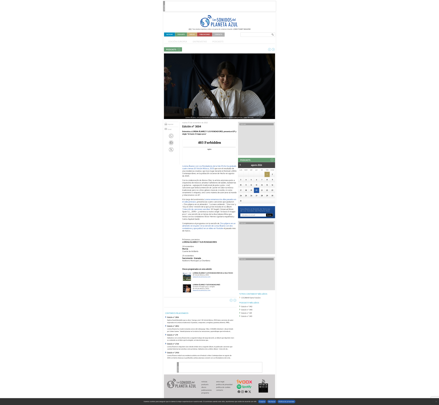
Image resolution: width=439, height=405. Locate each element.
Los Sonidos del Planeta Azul (219, 21)
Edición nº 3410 (246, 310)
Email (169, 129)
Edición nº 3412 (246, 306)
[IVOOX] (244, 381)
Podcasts (217, 41)
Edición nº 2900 (173, 353)
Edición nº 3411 (246, 313)
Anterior (240, 165)
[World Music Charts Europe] (263, 386)
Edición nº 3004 (191, 126)
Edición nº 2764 (173, 344)
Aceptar (262, 401)
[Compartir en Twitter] (171, 149)
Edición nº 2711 (172, 335)
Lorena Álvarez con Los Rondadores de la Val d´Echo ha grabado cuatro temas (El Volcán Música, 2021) (209, 167)
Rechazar (271, 401)
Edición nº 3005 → (273, 49)
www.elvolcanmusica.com (201, 277)
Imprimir (170, 124)
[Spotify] (244, 386)
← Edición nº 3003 (269, 49)
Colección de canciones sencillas (196, 209)
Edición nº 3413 (246, 316)
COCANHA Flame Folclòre (251, 298)
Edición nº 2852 (173, 326)
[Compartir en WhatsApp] (171, 136)
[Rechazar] (436, 401)
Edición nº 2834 (173, 317)
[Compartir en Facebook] (171, 142)
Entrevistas (200, 41)
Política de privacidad (286, 401)
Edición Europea (177, 41)
